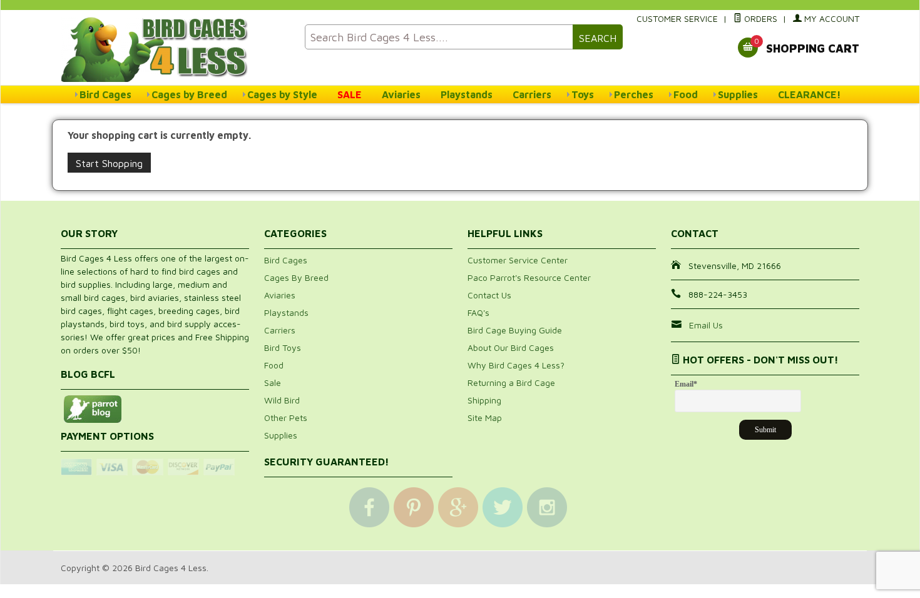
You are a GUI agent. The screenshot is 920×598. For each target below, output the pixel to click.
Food (685, 94)
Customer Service (677, 18)
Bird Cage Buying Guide (515, 330)
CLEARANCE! (809, 94)
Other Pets (285, 417)
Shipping (484, 400)
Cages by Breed (189, 94)
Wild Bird (282, 400)
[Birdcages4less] (175, 48)
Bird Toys (282, 347)
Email (686, 384)
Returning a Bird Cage (511, 382)
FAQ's (478, 312)
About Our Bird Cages (511, 347)
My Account (830, 18)
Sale (272, 382)
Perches (633, 94)
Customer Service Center (518, 260)
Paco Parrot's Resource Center (529, 277)
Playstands (467, 94)
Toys (582, 94)
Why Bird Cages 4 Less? (516, 365)
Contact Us (489, 295)
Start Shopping (109, 163)
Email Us (706, 325)
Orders (759, 18)
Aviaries (401, 94)
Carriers (532, 94)
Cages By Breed (296, 277)
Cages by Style (282, 94)
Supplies (738, 94)
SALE (349, 94)
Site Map (485, 417)
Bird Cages (105, 94)
